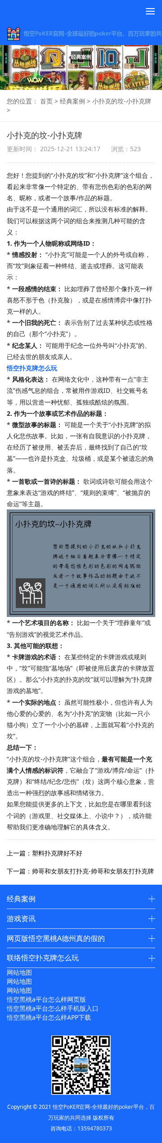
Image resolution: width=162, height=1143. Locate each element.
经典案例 (72, 101)
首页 (46, 101)
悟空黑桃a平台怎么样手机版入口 (53, 1008)
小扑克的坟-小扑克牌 (121, 101)
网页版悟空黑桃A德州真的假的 (56, 938)
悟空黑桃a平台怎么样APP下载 (49, 1017)
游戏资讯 (21, 918)
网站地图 (19, 972)
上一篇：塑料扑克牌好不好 (44, 853)
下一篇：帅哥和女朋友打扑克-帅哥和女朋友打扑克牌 (80, 871)
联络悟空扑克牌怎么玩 (43, 958)
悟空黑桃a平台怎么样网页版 (46, 999)
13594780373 (94, 1128)
